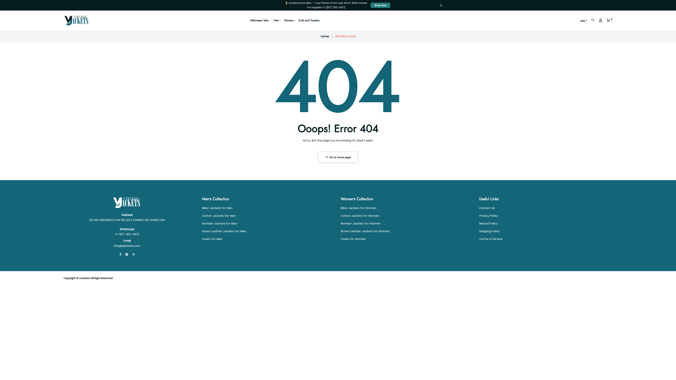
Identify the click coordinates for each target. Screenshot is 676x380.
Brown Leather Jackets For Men (224, 231)
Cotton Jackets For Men (219, 216)
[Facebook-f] (120, 254)
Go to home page (340, 157)
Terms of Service (491, 239)
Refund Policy (488, 223)
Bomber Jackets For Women (361, 223)
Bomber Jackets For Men (219, 223)
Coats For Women (353, 239)
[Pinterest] (127, 254)
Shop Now (380, 5)
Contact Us (487, 208)
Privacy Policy (488, 216)
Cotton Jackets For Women (360, 216)
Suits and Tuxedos (309, 20)
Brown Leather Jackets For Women (365, 231)
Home (325, 36)
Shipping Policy (489, 231)
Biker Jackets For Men (217, 208)
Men (276, 20)
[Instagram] (133, 254)
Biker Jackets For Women (358, 208)
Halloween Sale (259, 20)
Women (288, 20)
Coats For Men (212, 239)
